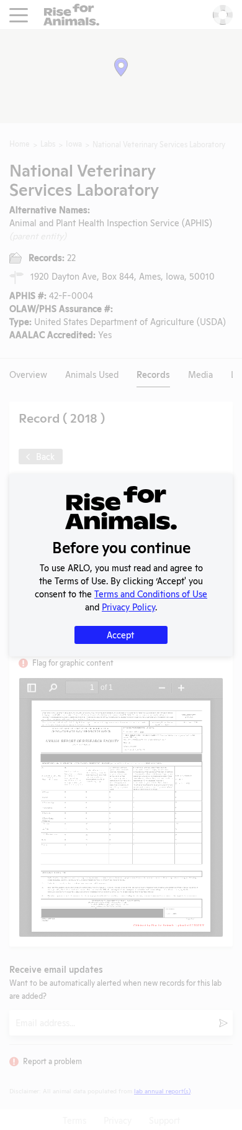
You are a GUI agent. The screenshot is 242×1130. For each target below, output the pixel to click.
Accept (120, 634)
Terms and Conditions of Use (150, 593)
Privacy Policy (128, 606)
